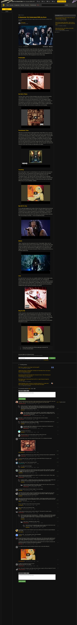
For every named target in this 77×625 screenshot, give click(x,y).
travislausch (20, 463)
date (34, 388)
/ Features (22, 15)
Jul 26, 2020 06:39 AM (29, 432)
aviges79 (19, 535)
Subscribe (52, 358)
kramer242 (22, 423)
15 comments (29, 381)
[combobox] (37, 394)
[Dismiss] (75, 1)
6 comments (67, 30)
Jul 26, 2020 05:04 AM (27, 490)
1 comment (64, 25)
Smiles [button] (25, 390)
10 (22, 490)
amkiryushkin (23, 22)
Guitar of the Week (62, 30)
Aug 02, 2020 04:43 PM (29, 569)
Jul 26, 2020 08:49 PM (26, 535)
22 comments (29, 385)
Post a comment (22, 398)
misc (58, 15)
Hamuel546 (20, 490)
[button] (57, 407)
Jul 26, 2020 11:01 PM (26, 501)
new (32, 388)
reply (38, 403)
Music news (24, 368)
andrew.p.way (20, 569)
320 (24, 432)
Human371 (20, 565)
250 (25, 403)
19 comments (28, 368)
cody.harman (20, 472)
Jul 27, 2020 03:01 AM (28, 505)
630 (21, 459)
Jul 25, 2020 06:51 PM (28, 419)
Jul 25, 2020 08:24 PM (29, 463)
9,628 (24, 463)
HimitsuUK (22, 432)
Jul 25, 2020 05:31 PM (29, 512)
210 (23, 505)
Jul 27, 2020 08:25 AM (33, 486)
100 (24, 452)
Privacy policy (46, 360)
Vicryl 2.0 (19, 459)
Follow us (46, 46)
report (35, 403)
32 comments (25, 46)
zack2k (19, 501)
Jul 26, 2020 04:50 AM (29, 477)
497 (28, 486)
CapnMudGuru (20, 403)
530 (24, 467)
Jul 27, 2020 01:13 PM (35, 415)
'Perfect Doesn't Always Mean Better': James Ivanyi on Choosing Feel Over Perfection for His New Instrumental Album (65, 23)
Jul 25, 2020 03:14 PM (30, 403)
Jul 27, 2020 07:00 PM (29, 561)
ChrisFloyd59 (20, 505)
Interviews (60, 25)
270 (23, 419)
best (29, 388)
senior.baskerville (21, 452)
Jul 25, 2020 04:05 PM (26, 459)
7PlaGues (19, 419)
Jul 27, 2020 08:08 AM (33, 428)
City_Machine (20, 561)
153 (24, 561)
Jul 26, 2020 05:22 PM (29, 452)
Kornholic (20, 477)
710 (21, 501)
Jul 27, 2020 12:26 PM (34, 527)
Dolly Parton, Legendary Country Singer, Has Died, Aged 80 (28, 367)
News (19, 15)
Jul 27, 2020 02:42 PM (29, 467)
